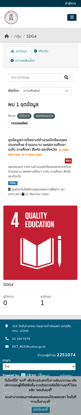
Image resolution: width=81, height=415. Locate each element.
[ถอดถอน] (28, 116)
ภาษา (6, 360)
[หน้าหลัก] (6, 36)
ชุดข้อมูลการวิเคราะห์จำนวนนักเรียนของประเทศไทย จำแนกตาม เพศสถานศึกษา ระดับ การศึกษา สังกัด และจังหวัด (37, 144)
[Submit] (67, 77)
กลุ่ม (17, 36)
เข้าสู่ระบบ (70, 3)
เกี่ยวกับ (43, 51)
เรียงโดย (13, 91)
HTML (13, 183)
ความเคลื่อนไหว (24, 61)
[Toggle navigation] (71, 17)
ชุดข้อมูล (21, 51)
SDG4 (31, 36)
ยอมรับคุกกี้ (40, 409)
